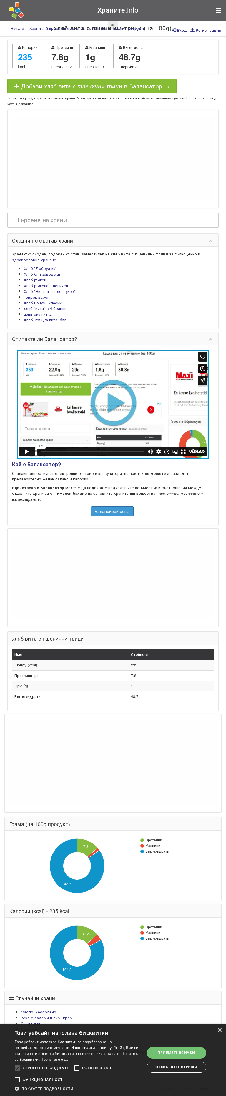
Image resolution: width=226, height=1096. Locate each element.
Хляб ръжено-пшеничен (46, 285)
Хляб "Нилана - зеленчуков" (50, 291)
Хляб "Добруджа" (40, 268)
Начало (17, 28)
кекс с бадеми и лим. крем (47, 1017)
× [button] (219, 1030)
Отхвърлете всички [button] (176, 1067)
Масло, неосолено (38, 1012)
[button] (78, 1089)
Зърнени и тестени (64, 28)
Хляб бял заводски (42, 274)
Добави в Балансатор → (94, 86)
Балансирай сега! (112, 511)
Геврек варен (36, 297)
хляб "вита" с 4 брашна (45, 308)
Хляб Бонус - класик (43, 302)
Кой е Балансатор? (36, 464)
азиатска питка (38, 314)
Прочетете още (55, 1059)
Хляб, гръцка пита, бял (45, 320)
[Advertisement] (113, 158)
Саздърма (30, 1023)
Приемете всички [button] (176, 1052)
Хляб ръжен (35, 280)
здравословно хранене (34, 260)
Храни (35, 28)
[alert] (113, 1060)
